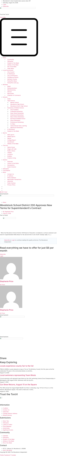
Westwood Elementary (16, 127)
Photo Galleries (11, 177)
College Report (11, 140)
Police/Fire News (12, 81)
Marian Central (14, 102)
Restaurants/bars (12, 88)
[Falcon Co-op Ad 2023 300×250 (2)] (11, 338)
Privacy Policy (11, 185)
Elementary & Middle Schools (15, 108)
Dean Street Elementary (17, 113)
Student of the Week (13, 63)
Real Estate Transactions (14, 179)
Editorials (10, 161)
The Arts (5, 145)
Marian (9, 138)
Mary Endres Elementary (17, 117)
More (4, 172)
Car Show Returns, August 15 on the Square (18, 384)
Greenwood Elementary (17, 115)
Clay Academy (14, 109)
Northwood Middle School (17, 118)
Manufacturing (11, 90)
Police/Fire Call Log (12, 82)
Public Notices (11, 183)
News (4, 57)
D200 (9, 99)
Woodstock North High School (19, 106)
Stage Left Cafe (11, 149)
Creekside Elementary (16, 111)
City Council (10, 72)
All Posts (2, 284)
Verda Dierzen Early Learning (18, 125)
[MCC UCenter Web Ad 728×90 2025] (27, 195)
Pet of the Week (11, 66)
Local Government (8, 70)
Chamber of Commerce (14, 95)
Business (5, 84)
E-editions (10, 176)
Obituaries (10, 61)
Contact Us (10, 174)
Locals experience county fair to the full (16, 366)
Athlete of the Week (12, 65)
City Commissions (12, 75)
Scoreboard (10, 142)
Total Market (6, 170)
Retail (9, 86)
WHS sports (10, 134)
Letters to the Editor (13, 163)
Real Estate (10, 93)
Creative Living (11, 158)
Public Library (11, 151)
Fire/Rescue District (12, 77)
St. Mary (12, 124)
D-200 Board (11, 74)
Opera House (11, 147)
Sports (5, 133)
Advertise (10, 181)
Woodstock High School (17, 104)
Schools (5, 97)
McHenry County (12, 79)
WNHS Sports (11, 136)
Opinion (5, 160)
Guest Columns (11, 167)
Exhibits (9, 156)
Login (13, 240)
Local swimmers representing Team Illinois (18, 375)
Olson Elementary (15, 120)
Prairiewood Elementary (17, 122)
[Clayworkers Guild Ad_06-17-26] (12, 317)
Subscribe (7, 240)
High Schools (11, 100)
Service (9, 91)
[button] (28, 37)
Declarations (10, 165)
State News (10, 68)
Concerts (10, 154)
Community (10, 59)
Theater (9, 152)
